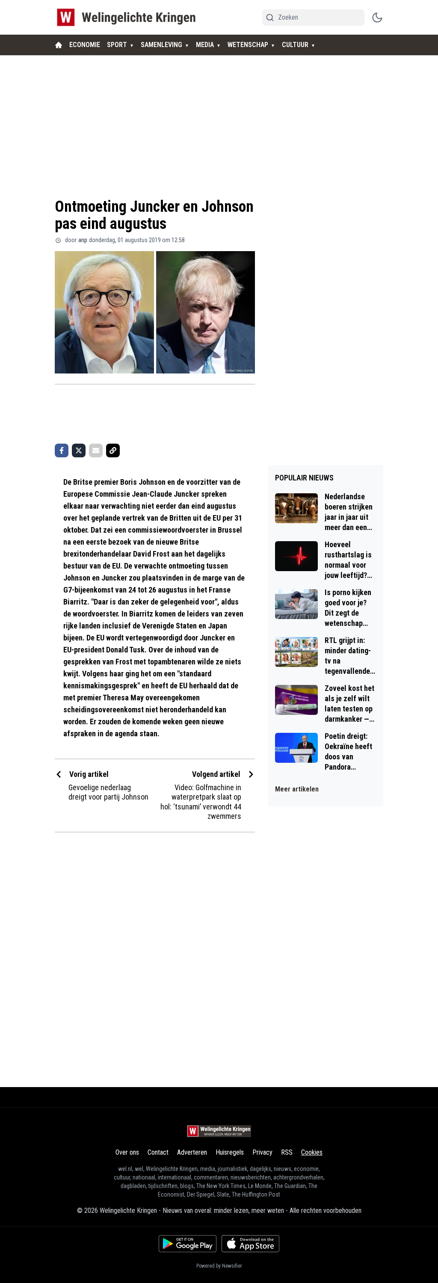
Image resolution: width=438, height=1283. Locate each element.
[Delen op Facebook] (61, 450)
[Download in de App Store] (250, 1243)
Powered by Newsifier (219, 1266)
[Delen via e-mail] (96, 450)
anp (82, 240)
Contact (158, 1152)
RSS (287, 1152)
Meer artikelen (297, 789)
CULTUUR (295, 45)
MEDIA (205, 45)
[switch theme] (377, 18)
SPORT (117, 45)
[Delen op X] (79, 450)
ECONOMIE (84, 45)
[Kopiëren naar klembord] (113, 450)
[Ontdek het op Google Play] (187, 1243)
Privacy (262, 1152)
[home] (58, 45)
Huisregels (230, 1152)
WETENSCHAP (248, 45)
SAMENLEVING (161, 45)
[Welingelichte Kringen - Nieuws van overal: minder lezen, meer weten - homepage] (128, 17)
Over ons (127, 1152)
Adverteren (192, 1152)
